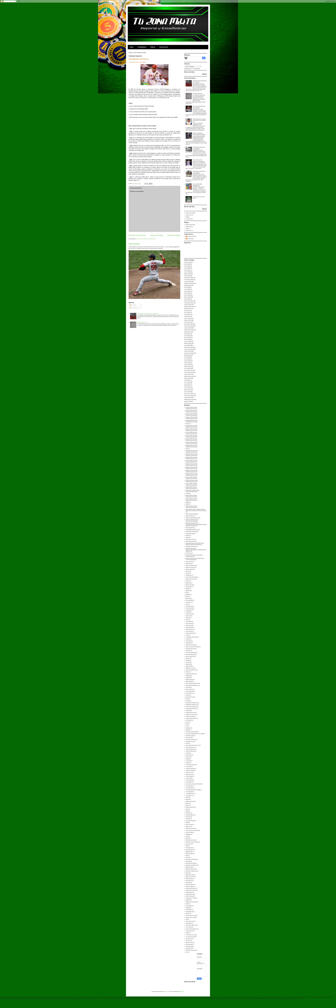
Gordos (188, 730)
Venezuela (189, 946)
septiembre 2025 (189, 283)
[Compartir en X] (148, 184)
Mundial (188, 816)
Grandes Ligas (190, 735)
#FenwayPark (189, 527)
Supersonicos (189, 911)
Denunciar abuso (189, 981)
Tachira (188, 913)
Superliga (188, 909)
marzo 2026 (187, 272)
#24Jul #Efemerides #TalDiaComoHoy (191, 461)
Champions (189, 631)
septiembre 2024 (189, 306)
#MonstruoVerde (190, 541)
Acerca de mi (163, 47)
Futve (187, 722)
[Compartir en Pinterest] (152, 184)
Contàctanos (142, 47)
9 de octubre (189, 561)
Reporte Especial (134, 244)
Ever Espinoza (190, 697)
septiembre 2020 (189, 399)
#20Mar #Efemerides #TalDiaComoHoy (192, 454)
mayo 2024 (187, 314)
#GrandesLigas (190, 533)
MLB (187, 811)
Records (188, 861)
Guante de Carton (191, 739)
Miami (187, 805)
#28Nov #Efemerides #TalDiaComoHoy (192, 471)
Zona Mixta (190, 238)
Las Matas (188, 766)
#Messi (188, 535)
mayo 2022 (187, 360)
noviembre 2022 (188, 349)
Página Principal (156, 235)
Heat (187, 743)
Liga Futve (189, 772)
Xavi (187, 952)
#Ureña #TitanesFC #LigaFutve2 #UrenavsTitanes (195, 559)
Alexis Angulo (189, 569)
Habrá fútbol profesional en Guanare (147, 313)
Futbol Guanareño (191, 714)
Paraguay (188, 834)
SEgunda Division (191, 888)
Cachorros (188, 602)
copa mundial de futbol (192, 646)
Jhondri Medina (190, 751)
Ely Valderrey (189, 693)
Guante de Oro (190, 741)
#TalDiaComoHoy (191, 546)
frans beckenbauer (191, 708)
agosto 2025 (187, 285)
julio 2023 (187, 333)
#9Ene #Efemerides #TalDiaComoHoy (191, 506)
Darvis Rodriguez (190, 654)
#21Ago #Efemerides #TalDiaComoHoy (191, 458)
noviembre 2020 (189, 395)
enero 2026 (187, 275)
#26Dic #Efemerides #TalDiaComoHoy (191, 464)
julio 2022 (187, 357)
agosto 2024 (187, 308)
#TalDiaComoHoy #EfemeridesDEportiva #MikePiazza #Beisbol (196, 550)
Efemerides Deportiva (192, 683)
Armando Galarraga (191, 577)
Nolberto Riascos (190, 828)
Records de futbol (191, 863)
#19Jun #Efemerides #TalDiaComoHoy (191, 442)
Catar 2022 (189, 621)
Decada (188, 662)
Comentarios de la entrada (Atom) (146, 239)
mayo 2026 (187, 268)
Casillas (188, 617)
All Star (188, 571)
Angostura (188, 575)
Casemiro (188, 615)
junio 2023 (187, 335)
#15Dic (187, 423)
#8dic (187, 504)
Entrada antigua (173, 235)
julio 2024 (187, 310)
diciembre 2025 (188, 277)
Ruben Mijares (190, 884)
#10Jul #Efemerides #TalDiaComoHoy (191, 408)
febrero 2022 (187, 366)
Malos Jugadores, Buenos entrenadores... (199, 133)
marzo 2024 (187, 318)
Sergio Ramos (189, 894)
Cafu (187, 604)
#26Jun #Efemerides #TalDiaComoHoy (191, 468)
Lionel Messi (189, 776)
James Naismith (190, 749)
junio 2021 (187, 382)
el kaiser (188, 687)
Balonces (188, 583)
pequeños (188, 844)
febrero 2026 (187, 274)
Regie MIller (189, 867)
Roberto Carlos (190, 875)
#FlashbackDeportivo (192, 529)
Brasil (187, 596)
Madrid (188, 799)
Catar (187, 619)
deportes (188, 666)
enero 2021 (187, 391)
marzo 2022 (187, 364)
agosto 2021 (187, 378)
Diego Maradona (190, 673)
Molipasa (188, 813)
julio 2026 (187, 264)
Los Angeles (189, 786)
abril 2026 (187, 270)
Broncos (188, 598)
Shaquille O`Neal (191, 898)
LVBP (187, 797)
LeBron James (190, 770)
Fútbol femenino (190, 712)
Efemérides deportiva (192, 685)
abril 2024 (187, 316)
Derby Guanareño (191, 670)
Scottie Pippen (190, 886)
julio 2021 (186, 380)
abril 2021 (187, 386)
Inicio (131, 47)
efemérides (189, 681)
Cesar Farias (189, 627)
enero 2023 (187, 345)
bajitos (187, 581)
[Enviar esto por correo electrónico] (145, 184)
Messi (187, 803)
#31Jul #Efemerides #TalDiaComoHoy (191, 484)
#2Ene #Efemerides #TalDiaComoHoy (191, 477)
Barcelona (188, 586)
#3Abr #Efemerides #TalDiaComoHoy (191, 487)
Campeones (189, 606)
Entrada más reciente (137, 235)
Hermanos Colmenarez (192, 745)
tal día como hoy (190, 917)
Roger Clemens (190, 876)
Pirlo (187, 845)
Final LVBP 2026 (197, 184)
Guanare (188, 737)
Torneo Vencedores (191, 929)
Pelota (187, 838)
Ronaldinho (189, 880)
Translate (197, 68)
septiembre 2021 (189, 376)
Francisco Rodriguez (191, 706)
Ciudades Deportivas (191, 637)
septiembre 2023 (189, 330)
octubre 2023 (188, 328)
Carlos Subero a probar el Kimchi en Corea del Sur (199, 120)
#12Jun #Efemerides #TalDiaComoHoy (191, 414)
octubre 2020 (188, 397)
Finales (188, 700)
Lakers (187, 762)
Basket (188, 588)
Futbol (187, 710)
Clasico (188, 639)
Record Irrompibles (191, 859)
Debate (188, 658)
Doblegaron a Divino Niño (199, 197)
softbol (187, 900)
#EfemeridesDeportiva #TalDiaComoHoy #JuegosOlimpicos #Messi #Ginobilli (196, 524)
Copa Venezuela (190, 648)
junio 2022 (187, 359)
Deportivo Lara (190, 668)
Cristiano (188, 650)
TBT (187, 919)
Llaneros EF (189, 780)
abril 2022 (187, 362)
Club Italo (188, 641)
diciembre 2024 (188, 301)
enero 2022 (187, 368)
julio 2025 (187, 287)
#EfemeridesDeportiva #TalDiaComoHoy (192, 520)
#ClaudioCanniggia (191, 514)
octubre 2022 (188, 351)
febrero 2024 (187, 320)
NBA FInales (189, 824)
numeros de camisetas (192, 830)
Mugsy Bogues (190, 815)
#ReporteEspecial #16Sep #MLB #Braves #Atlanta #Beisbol (195, 543)
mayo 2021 (187, 384)
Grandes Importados (191, 731)
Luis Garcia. (189, 795)
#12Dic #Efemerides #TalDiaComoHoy (191, 411)
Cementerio (189, 623)
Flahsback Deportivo (191, 702)
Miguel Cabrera (190, 807)
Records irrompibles (191, 865)
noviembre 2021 (188, 372)
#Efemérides (189, 516)
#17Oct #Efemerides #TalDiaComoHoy (191, 436)
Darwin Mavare (190, 656)
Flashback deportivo (191, 704)
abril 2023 (187, 339)
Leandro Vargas (190, 768)
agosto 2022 (187, 355)
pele (187, 836)
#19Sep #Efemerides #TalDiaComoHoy (191, 446)
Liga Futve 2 (189, 774)
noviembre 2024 (189, 302)
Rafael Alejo (189, 851)
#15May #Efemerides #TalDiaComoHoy (191, 426)
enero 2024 (187, 322)
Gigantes (188, 728)
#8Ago (187, 502)
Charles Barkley (190, 633)
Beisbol (188, 590)
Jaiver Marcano (190, 747)
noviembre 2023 (188, 326)
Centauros (188, 625)
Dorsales (188, 677)
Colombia (188, 642)
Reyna (187, 873)
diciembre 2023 (188, 324)
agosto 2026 (187, 262)
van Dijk (188, 940)
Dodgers (188, 675)
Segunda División (191, 890)
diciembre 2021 (188, 370)
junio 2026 (187, 266)
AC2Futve (188, 563)
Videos (152, 47)
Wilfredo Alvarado (191, 950)
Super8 (188, 907)
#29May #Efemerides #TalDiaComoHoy (192, 474)
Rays (187, 855)
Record (188, 857)
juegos (187, 758)
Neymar (188, 826)
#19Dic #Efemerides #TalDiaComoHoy (191, 439)
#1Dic (187, 448)
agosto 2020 (187, 401)
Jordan (188, 753)
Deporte (188, 664)
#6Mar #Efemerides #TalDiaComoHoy (191, 499)
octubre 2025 (188, 281)
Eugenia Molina (191, 236)
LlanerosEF (189, 782)
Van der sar (189, 938)
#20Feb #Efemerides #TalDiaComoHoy (192, 451)
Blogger (182, 991)
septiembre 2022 (189, 353)
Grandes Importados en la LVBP (195, 733)
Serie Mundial (190, 896)
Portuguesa (189, 847)
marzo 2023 (187, 341)
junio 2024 (187, 312)
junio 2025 (187, 289)
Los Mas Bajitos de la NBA (193, 789)
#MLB (187, 537)
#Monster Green (190, 539)
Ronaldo (188, 882)
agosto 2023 (187, 332)
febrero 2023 (187, 343)
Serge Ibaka (189, 892)
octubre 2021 (187, 374)
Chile (187, 635)
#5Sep (187, 493)
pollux (166, 991)
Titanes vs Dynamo (191, 925)
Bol (187, 592)
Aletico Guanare (190, 567)
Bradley (188, 594)
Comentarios (134, 307)
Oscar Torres (189, 832)
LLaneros (188, 778)
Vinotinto (188, 948)
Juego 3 (188, 757)
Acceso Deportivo (190, 565)
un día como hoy (190, 936)
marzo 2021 (187, 388)
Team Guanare (190, 921)
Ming (187, 809)
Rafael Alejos (189, 853)
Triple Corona (189, 931)
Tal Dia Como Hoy (191, 915)
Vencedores (189, 944)
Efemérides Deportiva (199, 106)
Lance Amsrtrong (190, 764)
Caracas (188, 612)
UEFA (187, 933)
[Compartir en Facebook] (150, 184)
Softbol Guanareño (191, 902)
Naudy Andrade (190, 820)
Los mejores (189, 791)
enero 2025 (187, 299)
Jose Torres (189, 755)
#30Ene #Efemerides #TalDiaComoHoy (192, 481)
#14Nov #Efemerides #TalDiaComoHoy (191, 417)
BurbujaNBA (189, 600)
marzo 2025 (187, 295)
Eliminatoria (189, 689)
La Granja (188, 760)
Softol (187, 903)
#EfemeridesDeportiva (192, 517)
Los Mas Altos (189, 788)
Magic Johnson (190, 801)
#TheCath (188, 553)
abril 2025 (187, 293)
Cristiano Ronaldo (191, 652)
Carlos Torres (189, 613)
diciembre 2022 (188, 347)
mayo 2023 (187, 337)
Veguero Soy (189, 942)
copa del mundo (190, 644)
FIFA (187, 699)
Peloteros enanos (190, 840)
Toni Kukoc (189, 927)
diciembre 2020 (188, 393)
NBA (187, 822)
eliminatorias (189, 691)
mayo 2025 (187, 291)
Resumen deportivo (191, 871)
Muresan (188, 818)
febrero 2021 (187, 389)
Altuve (187, 573)
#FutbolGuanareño (191, 531)
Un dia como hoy (190, 934)
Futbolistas (189, 720)
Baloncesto (189, 585)
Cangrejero (189, 610)
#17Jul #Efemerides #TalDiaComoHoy (191, 433)
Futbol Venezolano (191, 718)
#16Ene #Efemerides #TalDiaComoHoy (191, 429)
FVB (187, 724)
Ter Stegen (189, 923)
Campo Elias (189, 608)
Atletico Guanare (190, 579)
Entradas (133, 305)
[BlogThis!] (147, 184)
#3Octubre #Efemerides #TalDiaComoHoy (192, 491)
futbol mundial (190, 716)
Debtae (188, 660)
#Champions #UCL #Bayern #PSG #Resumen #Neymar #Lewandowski (196, 510)
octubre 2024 (188, 304)
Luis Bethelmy (190, 793)
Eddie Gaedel (189, 679)
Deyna (187, 671)
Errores (188, 695)
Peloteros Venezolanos (192, 842)
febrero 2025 (187, 297)
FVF (187, 726)
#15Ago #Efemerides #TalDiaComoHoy (191, 421)
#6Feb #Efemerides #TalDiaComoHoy (191, 496)
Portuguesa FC (190, 849)
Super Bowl (189, 905)
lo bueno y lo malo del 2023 (193, 784)
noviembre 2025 (188, 279)
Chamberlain (189, 629)
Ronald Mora (189, 878)
